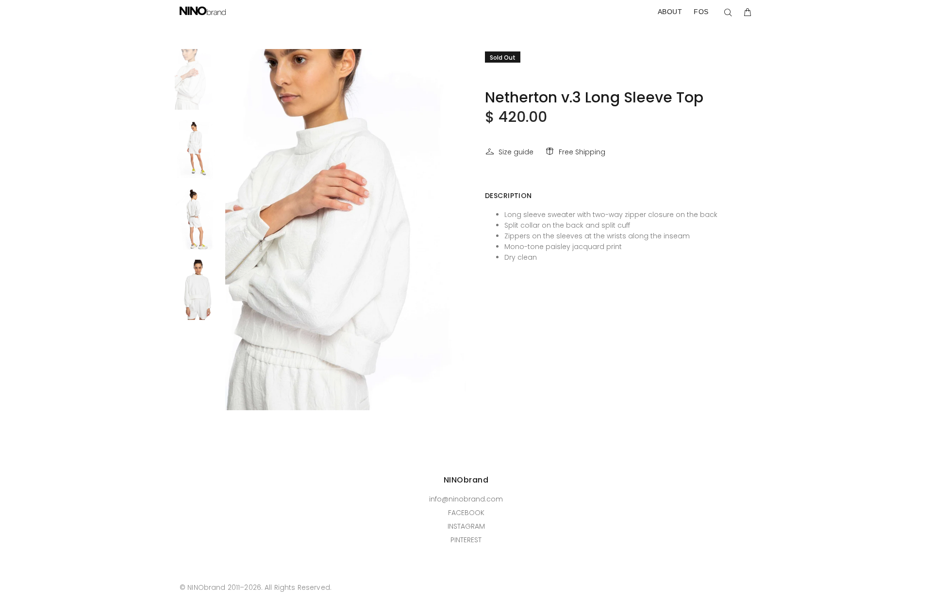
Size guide (516, 152)
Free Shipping (582, 152)
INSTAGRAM (466, 526)
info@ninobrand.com (466, 499)
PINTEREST (466, 540)
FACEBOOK (466, 513)
